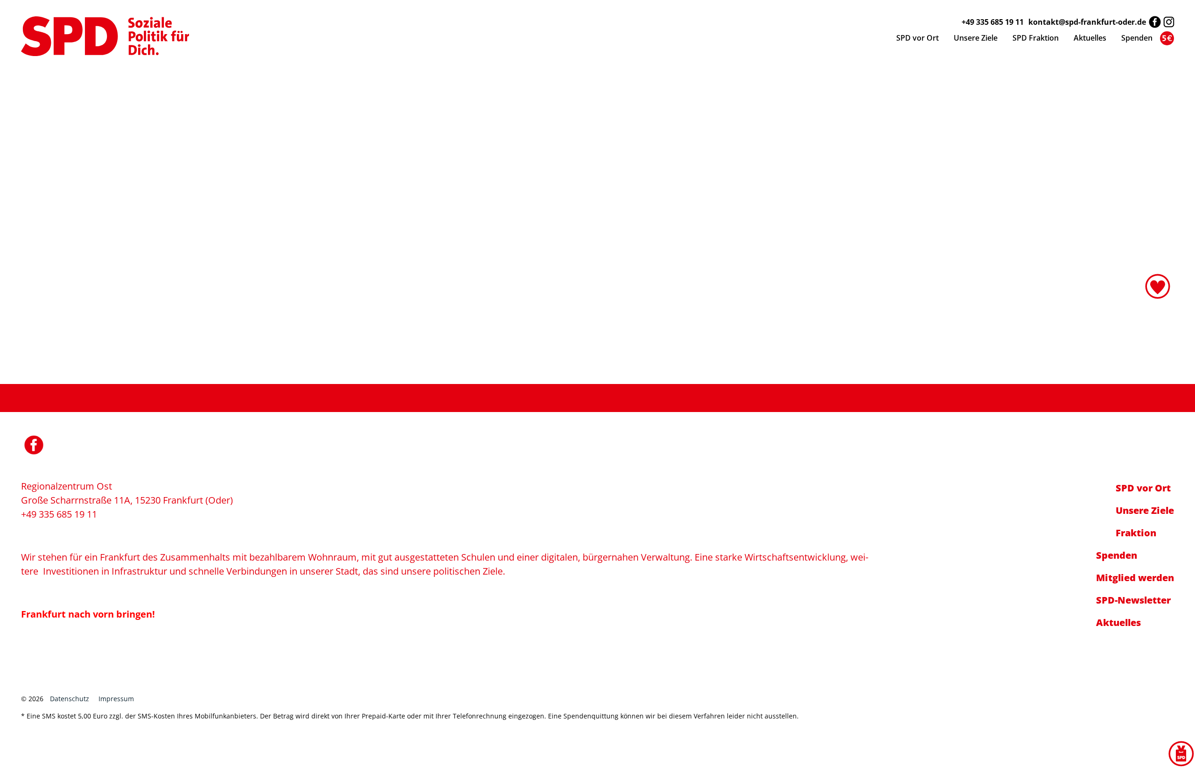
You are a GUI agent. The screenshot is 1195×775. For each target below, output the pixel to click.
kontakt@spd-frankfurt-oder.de (1087, 22)
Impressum (116, 698)
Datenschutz (69, 698)
